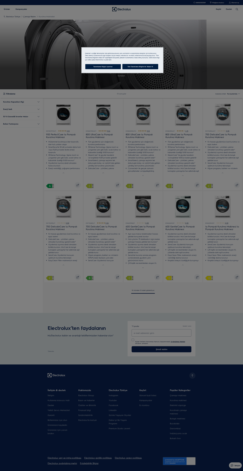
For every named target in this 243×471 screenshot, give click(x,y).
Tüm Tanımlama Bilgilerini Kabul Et (140, 67)
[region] (122, 60)
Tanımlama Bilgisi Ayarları (103, 67)
